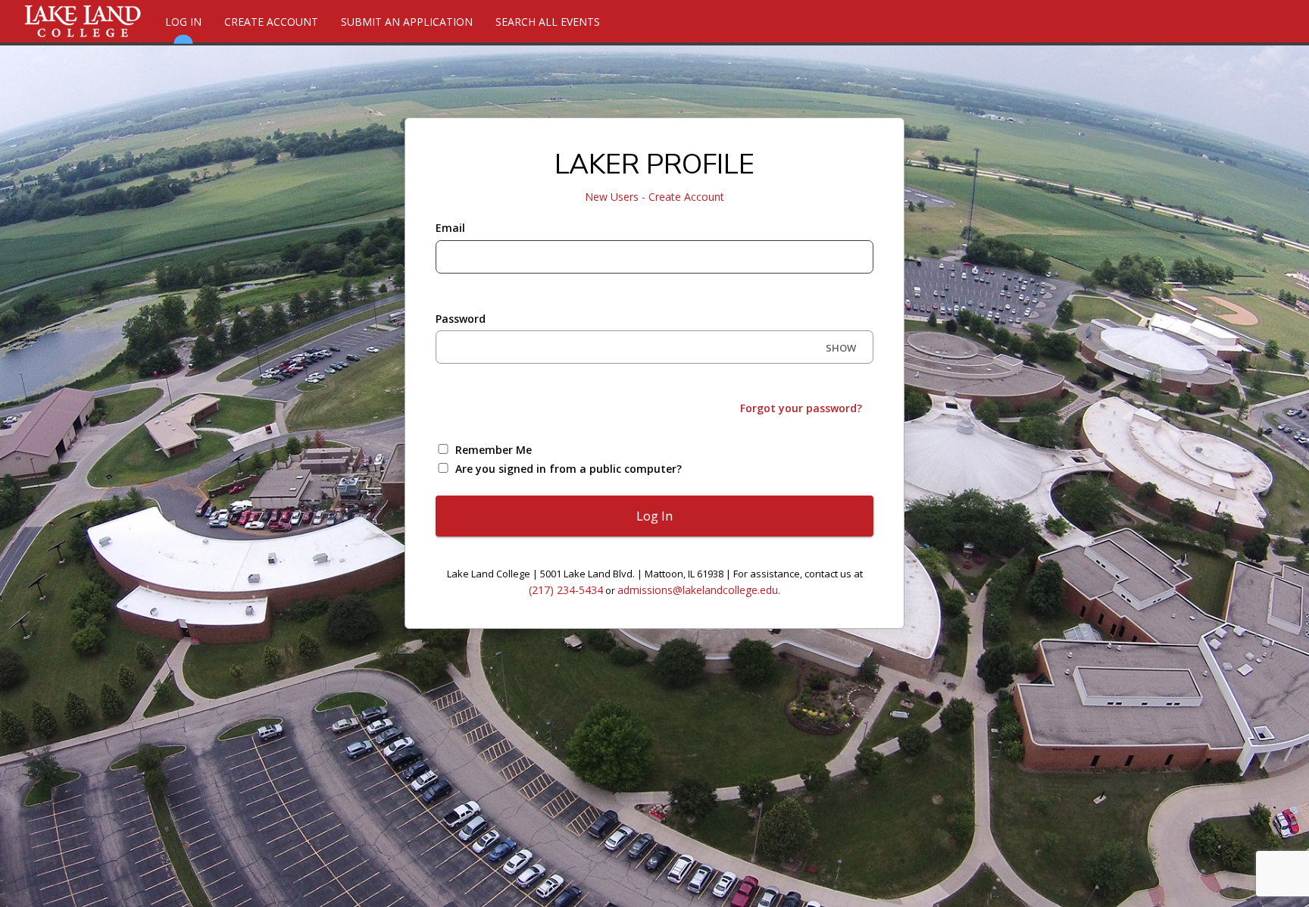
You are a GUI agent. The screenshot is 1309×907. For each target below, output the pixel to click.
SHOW (841, 348)
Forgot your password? (801, 408)
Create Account (271, 21)
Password (461, 318)
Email (450, 227)
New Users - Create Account (654, 196)
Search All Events (547, 21)
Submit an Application (407, 21)
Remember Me (493, 450)
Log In (183, 21)
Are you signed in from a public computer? (568, 468)
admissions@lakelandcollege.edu (697, 590)
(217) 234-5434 (566, 590)
